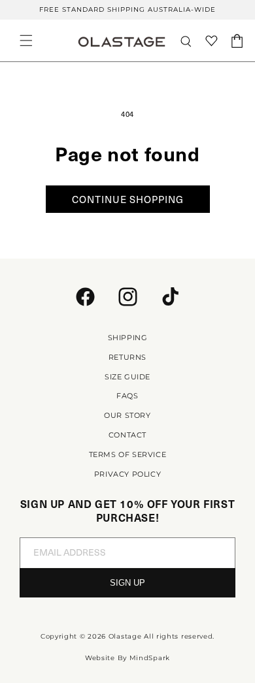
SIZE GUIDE (127, 376)
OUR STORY (127, 415)
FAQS (127, 395)
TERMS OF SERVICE (128, 454)
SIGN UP (127, 583)
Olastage (125, 636)
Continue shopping (128, 199)
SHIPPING (128, 337)
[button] (26, 40)
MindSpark (149, 658)
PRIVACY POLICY (127, 474)
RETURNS (127, 357)
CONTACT (127, 434)
